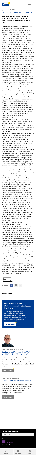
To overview (7, 277)
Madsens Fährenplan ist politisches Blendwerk (17, 307)
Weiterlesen (10, 324)
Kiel (13, 349)
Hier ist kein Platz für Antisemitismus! (16, 381)
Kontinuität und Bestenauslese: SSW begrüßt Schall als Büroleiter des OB (16, 353)
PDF (4, 279)
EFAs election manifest (7, 444)
